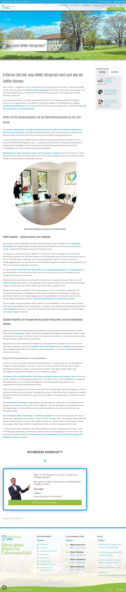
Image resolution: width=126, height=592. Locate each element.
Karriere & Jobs (45, 561)
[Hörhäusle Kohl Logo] (8, 6)
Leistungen (44, 544)
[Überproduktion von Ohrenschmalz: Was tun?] (100, 101)
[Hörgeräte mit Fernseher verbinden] (100, 79)
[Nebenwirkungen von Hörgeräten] (100, 91)
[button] (4, 587)
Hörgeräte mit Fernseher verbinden (109, 80)
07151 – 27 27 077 (77, 570)
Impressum (44, 548)
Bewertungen (44, 558)
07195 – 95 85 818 (77, 562)
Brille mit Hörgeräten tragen (109, 567)
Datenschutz (44, 554)
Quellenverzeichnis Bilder (48, 551)
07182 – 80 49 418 (77, 555)
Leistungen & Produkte (48, 564)
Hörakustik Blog (17, 518)
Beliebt (102, 72)
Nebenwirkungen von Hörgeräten (110, 91)
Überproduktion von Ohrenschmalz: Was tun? (111, 102)
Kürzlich (114, 72)
